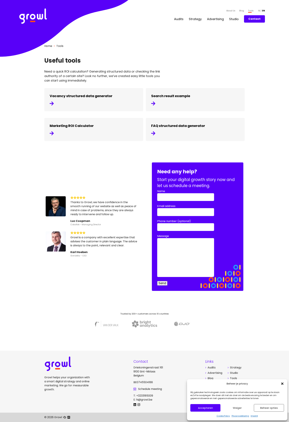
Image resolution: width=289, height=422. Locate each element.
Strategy (195, 19)
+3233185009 (144, 396)
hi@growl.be (144, 400)
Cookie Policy (223, 415)
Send (162, 283)
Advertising (215, 19)
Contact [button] (254, 19)
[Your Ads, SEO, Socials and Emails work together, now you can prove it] (68, 417)
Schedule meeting (150, 389)
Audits (178, 19)
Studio (234, 19)
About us (230, 10)
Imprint (254, 415)
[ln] (135, 405)
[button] (282, 383)
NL (259, 10)
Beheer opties (269, 408)
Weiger (237, 408)
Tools (251, 10)
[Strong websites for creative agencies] (64, 417)
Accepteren (205, 408)
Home (48, 46)
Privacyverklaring (240, 415)
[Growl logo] (33, 16)
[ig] (139, 405)
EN (263, 10)
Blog (241, 10)
